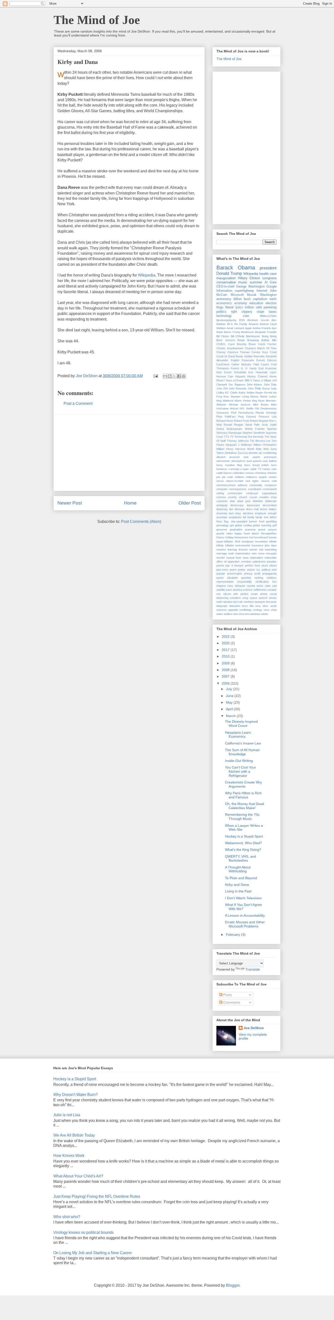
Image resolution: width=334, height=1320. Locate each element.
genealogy (222, 525)
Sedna (220, 428)
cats (274, 469)
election (271, 303)
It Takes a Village (260, 380)
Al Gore (271, 282)
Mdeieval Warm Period (236, 400)
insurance (257, 545)
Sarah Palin (252, 424)
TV (232, 436)
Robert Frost (241, 420)
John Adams (254, 384)
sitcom (227, 593)
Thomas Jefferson (238, 440)
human (272, 537)
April (230, 709)
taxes (273, 311)
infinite (273, 541)
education (256, 303)
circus (220, 481)
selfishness (260, 589)
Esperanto (248, 360)
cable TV (255, 469)
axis (265, 460)
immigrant (247, 541)
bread (256, 465)
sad (274, 585)
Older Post (189, 502)
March (231, 716)
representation (225, 581)
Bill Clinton (222, 336)
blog (239, 465)
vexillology (245, 609)
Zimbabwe (230, 452)
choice (273, 477)
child (230, 477)
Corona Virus (259, 352)
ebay (238, 513)
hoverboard (260, 537)
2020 (226, 643)
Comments (231, 1002)
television (234, 605)
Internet (261, 290)
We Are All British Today (74, 1135)
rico (274, 581)
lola (261, 549)
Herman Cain (224, 376)
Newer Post (69, 502)
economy (240, 303)
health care (268, 274)
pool (274, 569)
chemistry (261, 472)
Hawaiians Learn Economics (238, 735)
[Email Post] (155, 376)
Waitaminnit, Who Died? (243, 843)
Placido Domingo (266, 412)
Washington (268, 295)
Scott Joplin (269, 424)
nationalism (256, 557)
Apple (248, 328)
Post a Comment (78, 403)
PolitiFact (230, 416)
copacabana (269, 493)
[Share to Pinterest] (183, 376)
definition (258, 501)
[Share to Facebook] (179, 376)
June (230, 696)
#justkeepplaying (226, 320)
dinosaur (239, 509)
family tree (262, 517)
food (261, 521)
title (252, 605)
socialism (235, 597)
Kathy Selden (247, 392)
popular (220, 573)
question (246, 577)
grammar (250, 529)
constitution (254, 489)
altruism (221, 457)
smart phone (259, 593)
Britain (241, 340)
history (220, 537)
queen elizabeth (227, 577)
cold (274, 481)
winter (264, 613)
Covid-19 (221, 356)
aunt (249, 460)
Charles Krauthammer (229, 348)
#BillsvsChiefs (268, 315)
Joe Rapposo (236, 384)
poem (233, 569)
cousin (253, 497)
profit (257, 573)
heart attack (251, 533)
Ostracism (222, 412)
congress (269, 278)
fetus (219, 521)
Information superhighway (235, 290)
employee (260, 513)
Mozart (234, 408)
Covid (273, 352)
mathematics (242, 553)
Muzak (251, 295)
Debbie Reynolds (254, 356)
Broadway (253, 340)
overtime (246, 561)
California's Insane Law (243, 743)
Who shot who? (66, 1217)
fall (244, 517)
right (234, 311)
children (239, 477)
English (235, 360)
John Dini (222, 388)
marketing (271, 549)
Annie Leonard (235, 328)
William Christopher (265, 444)
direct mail (252, 509)
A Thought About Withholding (238, 869)
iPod (237, 541)
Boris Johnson (225, 340)
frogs (219, 307)
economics (224, 303)
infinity (220, 545)
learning (232, 549)
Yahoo (220, 452)
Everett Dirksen (266, 360)
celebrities (239, 472)
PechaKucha (246, 412)
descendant (270, 505)
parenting (270, 307)
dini (231, 509)
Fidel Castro (261, 364)
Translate (252, 969)
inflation (229, 545)
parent (220, 565)
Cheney (221, 352)
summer (256, 282)
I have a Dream (234, 380)
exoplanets (235, 517)
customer (222, 501)
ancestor (234, 457)
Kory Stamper (232, 396)
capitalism (260, 299)
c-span (244, 469)
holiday (229, 537)
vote (246, 316)
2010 (226, 656)
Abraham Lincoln (258, 320)
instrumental (242, 545)
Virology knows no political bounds (83, 1232)
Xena (273, 448)
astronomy (223, 299)
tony (258, 605)
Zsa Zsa (243, 452)
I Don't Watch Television (243, 898)
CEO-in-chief (225, 286)
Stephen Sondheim (254, 432)
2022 (226, 636)
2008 (226, 670)
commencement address (231, 485)
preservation (234, 573)
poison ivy (253, 569)
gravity (220, 533)
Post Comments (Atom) (141, 521)
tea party (271, 601)
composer (271, 485)
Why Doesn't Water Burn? (75, 1094)
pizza (265, 565)
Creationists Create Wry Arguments (243, 784)
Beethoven (247, 332)
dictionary (222, 509)
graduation (236, 529)
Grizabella (240, 372)
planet (273, 565)
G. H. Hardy (249, 368)
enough (272, 513)
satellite (220, 589)
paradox (272, 561)
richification (262, 581)
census (249, 472)
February (233, 934)
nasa (245, 557)
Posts (227, 995)
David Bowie (235, 356)
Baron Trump (232, 332)
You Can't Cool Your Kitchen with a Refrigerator (240, 771)
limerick (243, 549)
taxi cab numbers (243, 601)
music (242, 282)
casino (266, 469)
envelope (221, 517)
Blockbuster (253, 336)
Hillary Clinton (249, 278)
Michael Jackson (240, 404)
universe (221, 609)
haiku (229, 533)
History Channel (257, 376)
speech (263, 597)
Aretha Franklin (262, 328)
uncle (273, 605)
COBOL (221, 344)
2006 (226, 683)
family (250, 517)
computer (222, 489)
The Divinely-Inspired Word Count (241, 724)
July (229, 689)
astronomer (223, 460)
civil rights (252, 481)
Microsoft (237, 295)
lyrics (239, 307)
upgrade (233, 609)
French (235, 368)
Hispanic (240, 376)
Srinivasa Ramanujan (229, 432)
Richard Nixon (224, 420)
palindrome (259, 561)
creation (264, 497)
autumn (257, 460)
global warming (262, 525)
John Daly (270, 384)
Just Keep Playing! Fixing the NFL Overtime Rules (96, 1196)
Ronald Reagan (233, 424)
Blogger (232, 1285)
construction (235, 493)
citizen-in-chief (234, 481)
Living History (250, 396)
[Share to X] (174, 376)
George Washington (250, 286)
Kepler (259, 392)
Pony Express (247, 416)
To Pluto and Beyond (241, 878)
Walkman (246, 444)
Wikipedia (146, 275)
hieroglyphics (269, 533)
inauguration (226, 278)
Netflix (250, 408)
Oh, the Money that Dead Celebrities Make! (244, 806)
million (249, 307)
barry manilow (225, 465)
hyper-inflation (224, 541)
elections (248, 513)
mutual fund (233, 557)
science (247, 589)
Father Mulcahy (241, 364)
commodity (255, 485)
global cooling (243, 525)
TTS (226, 436)
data (232, 501)
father (273, 517)
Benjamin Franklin (266, 332)
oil (225, 561)
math (231, 553)
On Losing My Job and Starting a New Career (92, 1253)
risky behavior (236, 585)
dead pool (243, 501)
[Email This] (165, 376)
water (219, 613)
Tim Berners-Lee (260, 440)
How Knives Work (68, 1155)
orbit (259, 307)
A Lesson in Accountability (245, 915)
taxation (228, 601)
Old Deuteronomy (266, 408)
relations (272, 577)
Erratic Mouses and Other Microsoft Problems (245, 924)
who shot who (241, 613)
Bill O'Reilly (238, 336)
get (232, 525)
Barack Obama (235, 267)
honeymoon (241, 537)
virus (266, 609)
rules (268, 585)
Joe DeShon (254, 1028)
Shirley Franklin (255, 428)
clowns (265, 481)
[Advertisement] (129, 453)
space (253, 597)
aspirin (256, 457)
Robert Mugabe (259, 420)
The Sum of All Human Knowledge (242, 752)
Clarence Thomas (238, 352)
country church (237, 497)
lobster (253, 549)
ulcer (265, 605)
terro (245, 605)
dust (231, 513)
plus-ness (222, 569)
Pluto (219, 416)
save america (234, 589)
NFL (242, 408)
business (221, 469)
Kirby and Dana (237, 885)
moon (261, 553)
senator (272, 589)
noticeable (271, 557)
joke (267, 545)
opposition (234, 561)
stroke (273, 597)
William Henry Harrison (230, 448)
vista (274, 609)
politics (221, 311)
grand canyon (267, 529)
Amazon (253, 324)
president (268, 268)
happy (238, 533)
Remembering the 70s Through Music (242, 817)
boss (247, 465)
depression (253, 505)
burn (274, 465)
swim (219, 601)
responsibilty (244, 581)
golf (274, 525)
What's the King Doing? (243, 850)
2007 (226, 676)
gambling (271, 521)
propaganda (269, 573)
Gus (250, 372)
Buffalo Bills (269, 340)
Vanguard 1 (232, 444)
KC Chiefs (231, 392)
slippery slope (252, 311)
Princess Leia (268, 416)
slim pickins (241, 593)
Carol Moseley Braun (242, 344)
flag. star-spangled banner (240, 521)
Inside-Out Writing (239, 761)
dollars (273, 509)
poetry (241, 569)
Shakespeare (234, 428)
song (245, 597)
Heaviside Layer (266, 372)
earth (273, 299)
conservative (226, 282)
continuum (252, 493)
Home (130, 502)
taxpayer (260, 601)
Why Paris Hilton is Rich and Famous (243, 795)
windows (255, 613)
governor (221, 529)
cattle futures (224, 472)
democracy (237, 505)
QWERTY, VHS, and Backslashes (240, 858)
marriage (221, 553)
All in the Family (237, 324)
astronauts (270, 457)
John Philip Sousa (258, 388)
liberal (229, 307)
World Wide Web (258, 448)
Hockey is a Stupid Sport (244, 836)
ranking (258, 577)
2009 (226, 663)
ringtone (221, 585)
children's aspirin (256, 477)
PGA (233, 412)
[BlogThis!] (169, 376)
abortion (253, 452)
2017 (226, 650)
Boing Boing (269, 336)
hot (251, 537)
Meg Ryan (258, 400)
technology (224, 316)
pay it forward (234, 565)
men (254, 553)
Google (272, 286)
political (266, 569)
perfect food (252, 565)
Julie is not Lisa (66, 1115)
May (230, 702)
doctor (263, 509)
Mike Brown (260, 404)
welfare (228, 613)
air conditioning (268, 452)
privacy (248, 573)
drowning (221, 513)
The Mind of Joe (97, 20)
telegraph (221, 605)
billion (238, 299)
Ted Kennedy (256, 436)
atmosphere (238, 460)
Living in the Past (238, 891)
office (219, 561)
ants (246, 457)
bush (247, 299)
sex (218, 593)
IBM (247, 380)
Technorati (240, 436)
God (261, 368)
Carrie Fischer (267, 344)
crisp (274, 497)
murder (220, 557)
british (265, 465)
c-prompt (233, 469)
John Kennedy (237, 388)
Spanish (272, 428)
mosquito (271, 553)
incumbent (261, 541)
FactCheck (223, 364)
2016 (242, 320)
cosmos (221, 497)
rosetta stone (255, 585)
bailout (273, 460)
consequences (237, 489)
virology (257, 609)
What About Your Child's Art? (78, 1176)
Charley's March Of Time (261, 348)
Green (228, 372)
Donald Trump (229, 273)
